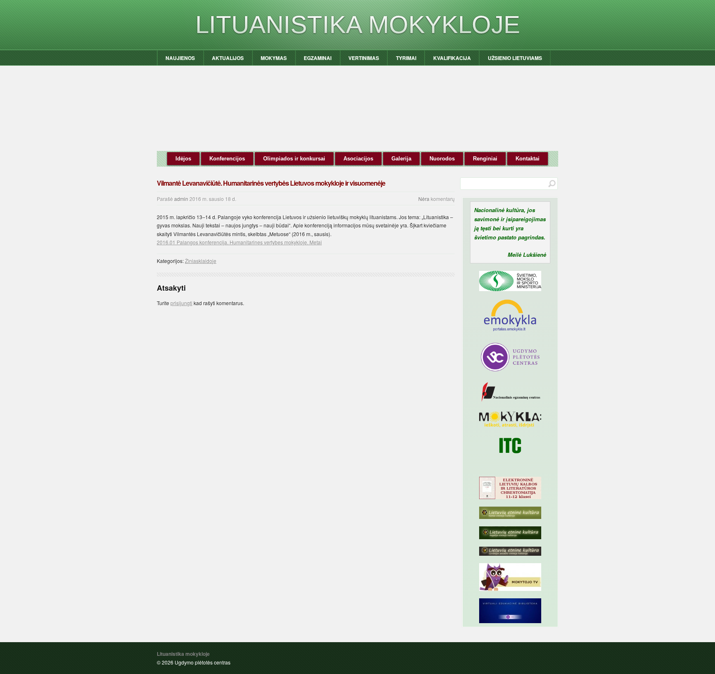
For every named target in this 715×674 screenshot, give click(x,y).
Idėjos (183, 158)
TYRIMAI (406, 58)
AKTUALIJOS (228, 58)
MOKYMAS (274, 58)
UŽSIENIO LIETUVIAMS (515, 58)
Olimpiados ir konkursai (294, 158)
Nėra (423, 198)
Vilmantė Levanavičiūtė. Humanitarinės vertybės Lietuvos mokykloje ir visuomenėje (271, 183)
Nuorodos (442, 158)
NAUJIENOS (180, 58)
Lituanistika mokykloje (357, 24)
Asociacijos (358, 158)
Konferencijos (227, 158)
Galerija (401, 158)
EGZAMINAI (317, 58)
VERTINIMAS (363, 58)
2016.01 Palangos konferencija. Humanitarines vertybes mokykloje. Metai (239, 242)
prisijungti (181, 302)
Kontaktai (528, 158)
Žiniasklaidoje (200, 260)
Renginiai (485, 158)
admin (181, 198)
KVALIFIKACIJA (452, 58)
